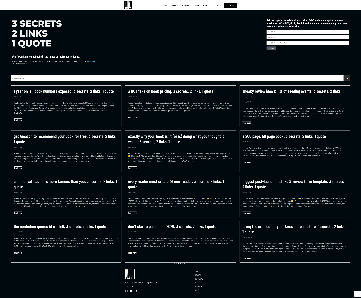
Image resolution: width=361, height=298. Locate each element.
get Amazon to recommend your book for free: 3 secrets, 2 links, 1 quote (65, 138)
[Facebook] (126, 291)
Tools (197, 5)
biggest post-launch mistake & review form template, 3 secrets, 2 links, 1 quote (293, 183)
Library (205, 5)
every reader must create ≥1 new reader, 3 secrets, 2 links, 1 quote (176, 183)
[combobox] (177, 78)
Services (174, 5)
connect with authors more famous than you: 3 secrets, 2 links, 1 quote (65, 183)
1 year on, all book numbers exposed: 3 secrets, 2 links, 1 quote (64, 91)
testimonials (186, 5)
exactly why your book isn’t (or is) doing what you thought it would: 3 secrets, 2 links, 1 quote (176, 138)
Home (165, 5)
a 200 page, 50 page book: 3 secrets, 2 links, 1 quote (284, 136)
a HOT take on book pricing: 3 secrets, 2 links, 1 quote (170, 91)
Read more (18, 120)
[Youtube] (131, 291)
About (217, 5)
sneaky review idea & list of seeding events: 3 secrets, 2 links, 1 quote (293, 93)
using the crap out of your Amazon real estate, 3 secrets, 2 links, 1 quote (293, 229)
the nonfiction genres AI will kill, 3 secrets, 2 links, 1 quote (60, 226)
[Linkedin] (136, 291)
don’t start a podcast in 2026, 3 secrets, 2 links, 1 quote (172, 226)
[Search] (347, 78)
